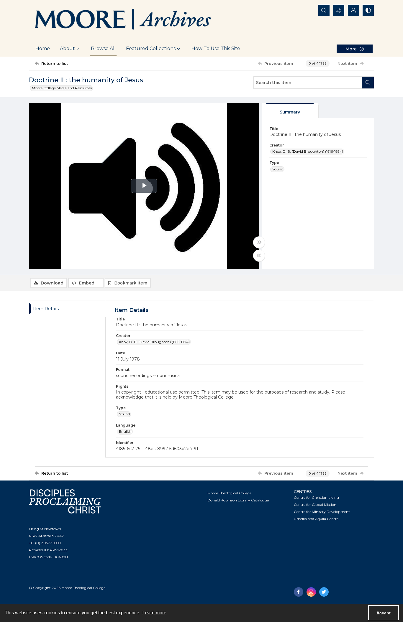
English (125, 431)
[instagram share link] (311, 592)
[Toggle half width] (259, 255)
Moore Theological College (229, 493)
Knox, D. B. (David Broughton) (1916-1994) (307, 151)
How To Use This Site (215, 48)
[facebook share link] (298, 592)
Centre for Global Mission (315, 504)
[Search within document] (368, 82)
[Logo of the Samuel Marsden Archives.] (123, 20)
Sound (277, 169)
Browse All (103, 48)
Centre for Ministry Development (322, 511)
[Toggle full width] (259, 242)
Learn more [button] (154, 612)
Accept (383, 613)
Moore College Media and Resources (62, 88)
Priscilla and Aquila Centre (316, 518)
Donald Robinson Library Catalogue (238, 500)
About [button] (67, 48)
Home (42, 48)
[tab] (290, 110)
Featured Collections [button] (151, 48)
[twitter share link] (324, 592)
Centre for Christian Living (316, 497)
